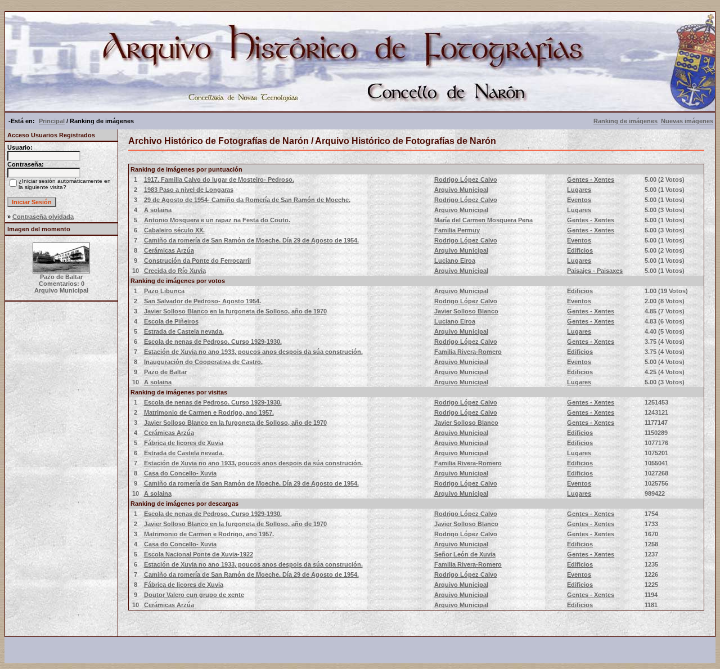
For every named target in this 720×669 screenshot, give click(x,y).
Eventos (579, 199)
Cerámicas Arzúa (169, 250)
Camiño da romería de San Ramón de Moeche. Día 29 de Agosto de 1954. (251, 240)
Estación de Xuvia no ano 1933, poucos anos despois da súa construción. (253, 351)
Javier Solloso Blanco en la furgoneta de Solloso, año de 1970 (235, 311)
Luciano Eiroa (454, 260)
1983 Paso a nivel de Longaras (188, 189)
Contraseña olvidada (43, 216)
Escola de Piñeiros (171, 321)
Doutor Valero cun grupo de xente (194, 594)
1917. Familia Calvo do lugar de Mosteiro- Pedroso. (219, 179)
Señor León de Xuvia (465, 554)
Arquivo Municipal (461, 189)
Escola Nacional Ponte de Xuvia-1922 (198, 554)
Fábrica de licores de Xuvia (183, 442)
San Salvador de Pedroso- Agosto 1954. (202, 301)
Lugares (579, 189)
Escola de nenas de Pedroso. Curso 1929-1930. (213, 341)
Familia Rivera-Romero (468, 351)
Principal (52, 121)
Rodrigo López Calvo (465, 179)
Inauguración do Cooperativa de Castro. (203, 361)
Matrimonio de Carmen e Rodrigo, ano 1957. (209, 412)
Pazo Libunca (164, 291)
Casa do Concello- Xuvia (180, 473)
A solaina (158, 209)
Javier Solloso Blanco (466, 311)
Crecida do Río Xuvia (175, 270)
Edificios (580, 250)
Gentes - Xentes (590, 179)
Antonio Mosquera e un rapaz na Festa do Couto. (217, 220)
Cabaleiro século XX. (174, 230)
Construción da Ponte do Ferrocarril (197, 260)
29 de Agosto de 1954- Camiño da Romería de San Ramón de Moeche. (247, 199)
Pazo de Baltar (165, 372)
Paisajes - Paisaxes (595, 270)
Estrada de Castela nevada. (184, 331)
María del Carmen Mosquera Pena (483, 220)
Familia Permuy (457, 230)
